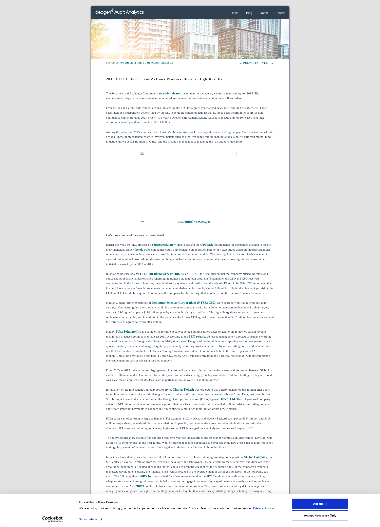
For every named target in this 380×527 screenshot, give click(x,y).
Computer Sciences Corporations (174, 302)
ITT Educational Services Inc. (160, 273)
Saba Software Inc (128, 331)
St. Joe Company (255, 457)
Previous (249, 63)
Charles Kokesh (183, 389)
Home (234, 13)
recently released (169, 93)
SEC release (197, 336)
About (264, 13)
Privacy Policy (263, 508)
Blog (249, 13)
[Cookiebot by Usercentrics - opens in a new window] (52, 519)
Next (268, 63)
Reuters (138, 486)
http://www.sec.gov (197, 221)
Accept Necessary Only (320, 515)
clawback (206, 244)
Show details (88, 519)
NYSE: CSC (206, 302)
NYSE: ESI (190, 273)
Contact (280, 13)
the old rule (142, 249)
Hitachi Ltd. (228, 399)
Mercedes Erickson (160, 63)
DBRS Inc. (145, 476)
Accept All (320, 503)
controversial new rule (167, 244)
